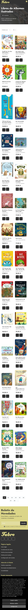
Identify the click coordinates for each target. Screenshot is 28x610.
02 (8, 497)
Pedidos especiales (6, 565)
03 (12, 497)
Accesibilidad (4, 570)
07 (10, 500)
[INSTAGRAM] (6, 538)
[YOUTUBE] (9, 538)
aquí (15, 596)
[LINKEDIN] (13, 538)
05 (19, 497)
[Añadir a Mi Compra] (4, 60)
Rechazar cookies (14, 603)
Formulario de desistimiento (8, 568)
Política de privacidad (6, 552)
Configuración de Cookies (8, 557)
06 (23, 497)
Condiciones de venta (6, 549)
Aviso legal (4, 547)
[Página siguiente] (18, 500)
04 (15, 497)
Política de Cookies (6, 555)
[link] (7, 60)
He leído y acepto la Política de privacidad (16, 526)
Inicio (2, 18)
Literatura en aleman (10, 18)
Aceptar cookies (14, 600)
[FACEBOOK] (2, 538)
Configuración (14, 606)
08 (14, 500)
